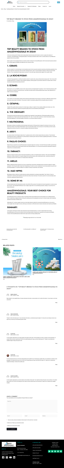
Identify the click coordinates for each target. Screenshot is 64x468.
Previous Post (4, 239)
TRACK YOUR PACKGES (37, 450)
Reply (56, 302)
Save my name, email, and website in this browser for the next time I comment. (22, 419)
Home (14, 6)
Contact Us (45, 6)
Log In (50, 6)
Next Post (60, 239)
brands (20, 60)
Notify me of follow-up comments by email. (16, 422)
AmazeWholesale (15, 56)
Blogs (39, 6)
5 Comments (9, 21)
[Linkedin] (14, 457)
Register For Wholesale (32, 6)
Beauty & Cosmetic (20, 6)
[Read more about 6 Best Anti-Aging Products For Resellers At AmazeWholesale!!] (47, 259)
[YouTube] (10, 457)
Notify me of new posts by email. (14, 425)
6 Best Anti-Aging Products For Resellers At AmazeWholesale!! (45, 272)
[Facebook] (3, 457)
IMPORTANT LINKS (37, 442)
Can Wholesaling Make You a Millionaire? (29, 229)
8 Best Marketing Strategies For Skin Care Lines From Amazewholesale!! (16, 277)
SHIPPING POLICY (36, 458)
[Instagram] (6, 457)
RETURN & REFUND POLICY (38, 455)
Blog (13, 21)
